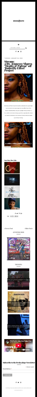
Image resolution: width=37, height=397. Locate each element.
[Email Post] (8, 216)
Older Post (28, 228)
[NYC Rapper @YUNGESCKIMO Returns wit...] (12, 197)
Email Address (7, 369)
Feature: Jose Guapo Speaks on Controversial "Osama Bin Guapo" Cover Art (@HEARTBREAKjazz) (18, 304)
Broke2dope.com (19, 388)
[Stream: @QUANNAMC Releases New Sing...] (12, 173)
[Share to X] (14, 216)
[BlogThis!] (12, 216)
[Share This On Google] (21, 213)
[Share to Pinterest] (17, 216)
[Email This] (11, 216)
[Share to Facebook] (16, 216)
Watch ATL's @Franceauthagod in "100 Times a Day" (18, 280)
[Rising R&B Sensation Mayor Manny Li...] (12, 185)
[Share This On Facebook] (15, 213)
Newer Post (9, 228)
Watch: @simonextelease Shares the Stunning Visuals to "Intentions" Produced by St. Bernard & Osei (18, 327)
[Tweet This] (17, 213)
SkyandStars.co (18, 390)
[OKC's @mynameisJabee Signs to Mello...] (12, 209)
